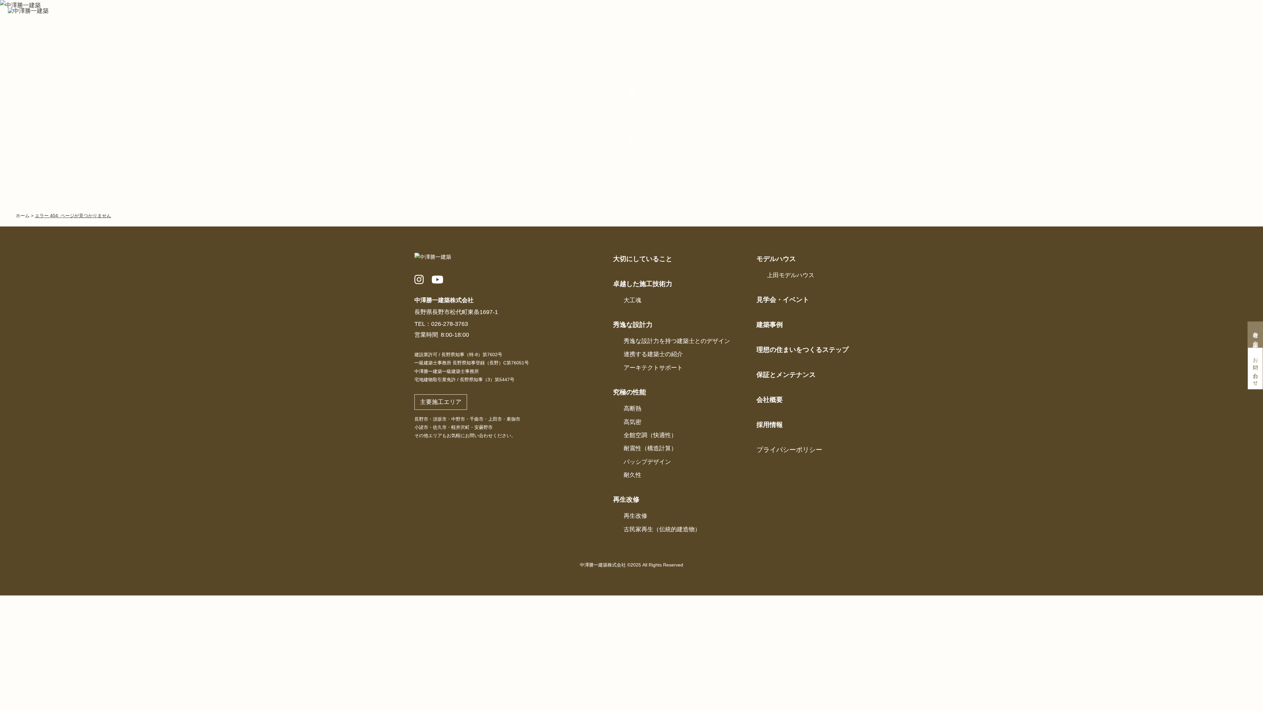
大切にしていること (642, 258)
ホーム (23, 215)
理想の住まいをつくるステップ (802, 349)
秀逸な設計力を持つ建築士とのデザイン (677, 341)
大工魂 (632, 300)
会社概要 (769, 399)
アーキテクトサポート (653, 367)
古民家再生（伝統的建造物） (662, 529)
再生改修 (635, 516)
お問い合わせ (1255, 369)
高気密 (632, 422)
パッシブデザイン (647, 462)
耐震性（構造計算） (650, 448)
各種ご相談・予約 (1255, 335)
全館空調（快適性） (650, 435)
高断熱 (632, 408)
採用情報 (769, 424)
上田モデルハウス (790, 275)
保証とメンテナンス (786, 374)
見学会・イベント (782, 299)
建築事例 (769, 324)
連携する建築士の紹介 (653, 354)
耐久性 (632, 475)
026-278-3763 (449, 324)
